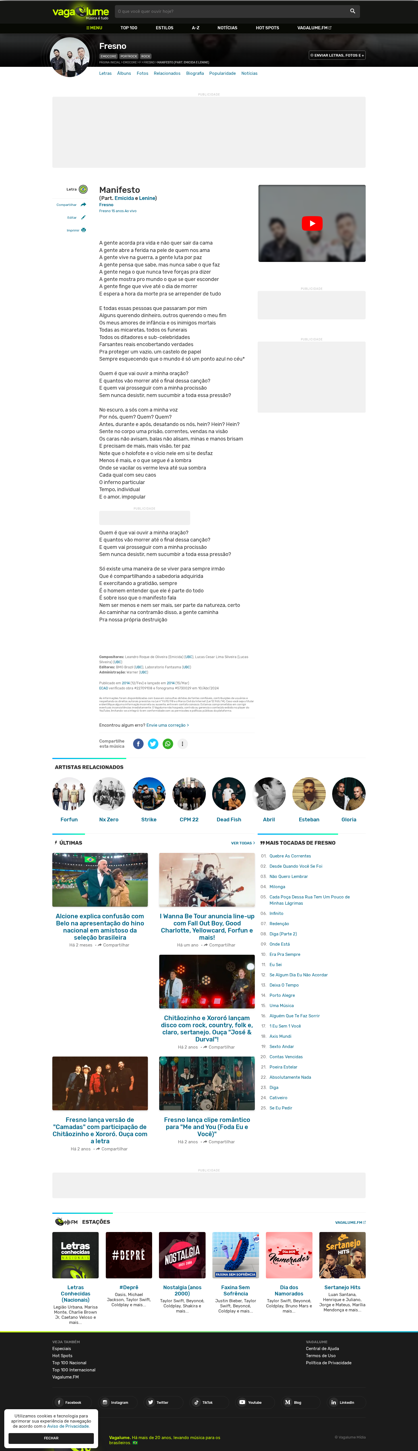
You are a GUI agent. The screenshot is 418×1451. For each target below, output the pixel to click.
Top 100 (129, 27)
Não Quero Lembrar (289, 876)
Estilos (164, 27)
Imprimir (73, 230)
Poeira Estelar (283, 1067)
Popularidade (222, 73)
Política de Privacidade (328, 1362)
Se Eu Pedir (281, 1108)
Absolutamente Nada (290, 1077)
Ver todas (241, 843)
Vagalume (80, 11)
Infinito (277, 913)
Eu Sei (276, 964)
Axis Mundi (280, 1036)
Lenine (147, 198)
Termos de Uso (321, 1355)
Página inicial (110, 62)
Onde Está (280, 944)
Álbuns (124, 73)
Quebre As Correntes (290, 856)
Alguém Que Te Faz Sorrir (295, 1015)
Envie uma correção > (167, 725)
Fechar (51, 1438)
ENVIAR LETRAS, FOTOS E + (339, 55)
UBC (188, 657)
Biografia (195, 73)
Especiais (61, 1348)
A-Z (195, 27)
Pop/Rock (129, 56)
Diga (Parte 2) (283, 934)
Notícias (227, 27)
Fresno (112, 46)
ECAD (103, 688)
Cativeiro (278, 1097)
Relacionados (167, 73)
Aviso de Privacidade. (68, 1426)
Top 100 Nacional (69, 1362)
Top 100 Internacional (74, 1370)
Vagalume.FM (312, 27)
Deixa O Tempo (284, 985)
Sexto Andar (282, 1046)
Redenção (279, 923)
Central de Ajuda (322, 1348)
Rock (145, 56)
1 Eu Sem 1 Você (285, 1026)
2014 (126, 683)
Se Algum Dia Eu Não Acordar (299, 974)
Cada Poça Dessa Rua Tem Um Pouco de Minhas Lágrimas (310, 900)
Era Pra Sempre (285, 954)
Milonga (277, 886)
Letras (105, 73)
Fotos (142, 73)
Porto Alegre (282, 995)
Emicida (124, 198)
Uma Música (282, 1005)
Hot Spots (267, 27)
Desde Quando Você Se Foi (296, 866)
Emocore (108, 56)
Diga (274, 1087)
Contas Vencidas (286, 1056)
